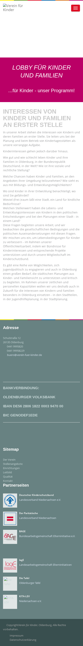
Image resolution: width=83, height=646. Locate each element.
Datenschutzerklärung (23, 640)
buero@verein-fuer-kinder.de (24, 355)
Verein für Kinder (27, 625)
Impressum (16, 635)
